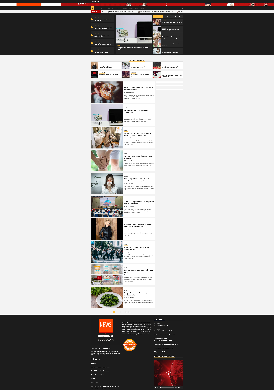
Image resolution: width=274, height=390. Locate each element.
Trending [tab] (178, 16)
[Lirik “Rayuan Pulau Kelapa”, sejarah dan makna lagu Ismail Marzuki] (126, 65)
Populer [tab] (169, 16)
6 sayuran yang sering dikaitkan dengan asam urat (168, 11)
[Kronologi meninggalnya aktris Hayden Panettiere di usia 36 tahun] (94, 65)
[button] (168, 374)
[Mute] (179, 387)
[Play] (155, 387)
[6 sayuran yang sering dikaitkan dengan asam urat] (157, 43)
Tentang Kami (94, 382)
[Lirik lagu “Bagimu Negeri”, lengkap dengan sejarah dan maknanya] (157, 65)
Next (130, 312)
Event (131, 8)
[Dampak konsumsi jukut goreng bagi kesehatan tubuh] (107, 297)
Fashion (107, 8)
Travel (142, 8)
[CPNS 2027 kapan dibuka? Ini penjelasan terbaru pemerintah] (107, 206)
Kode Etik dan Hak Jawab (97, 374)
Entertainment (99, 8)
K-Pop (117, 8)
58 (126, 312)
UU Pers (93, 378)
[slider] (167, 387)
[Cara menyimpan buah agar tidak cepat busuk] (107, 274)
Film (113, 8)
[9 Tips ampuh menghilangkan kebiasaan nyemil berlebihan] (157, 22)
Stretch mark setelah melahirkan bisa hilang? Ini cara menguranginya (133, 11)
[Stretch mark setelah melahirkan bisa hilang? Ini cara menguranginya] (134, 29)
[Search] (182, 8)
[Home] (92, 8)
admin (125, 52)
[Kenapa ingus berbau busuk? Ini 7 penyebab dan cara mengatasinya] (157, 51)
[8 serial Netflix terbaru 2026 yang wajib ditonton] (94, 74)
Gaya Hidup (124, 8)
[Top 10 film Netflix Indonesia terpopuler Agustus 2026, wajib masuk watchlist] (126, 74)
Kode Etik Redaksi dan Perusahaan (100, 371)
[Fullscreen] (181, 387)
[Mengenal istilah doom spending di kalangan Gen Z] (157, 29)
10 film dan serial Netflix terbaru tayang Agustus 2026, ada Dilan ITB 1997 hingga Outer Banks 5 (172, 75)
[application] (168, 374)
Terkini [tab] (159, 16)
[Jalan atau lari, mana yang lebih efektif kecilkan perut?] (107, 252)
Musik (136, 8)
